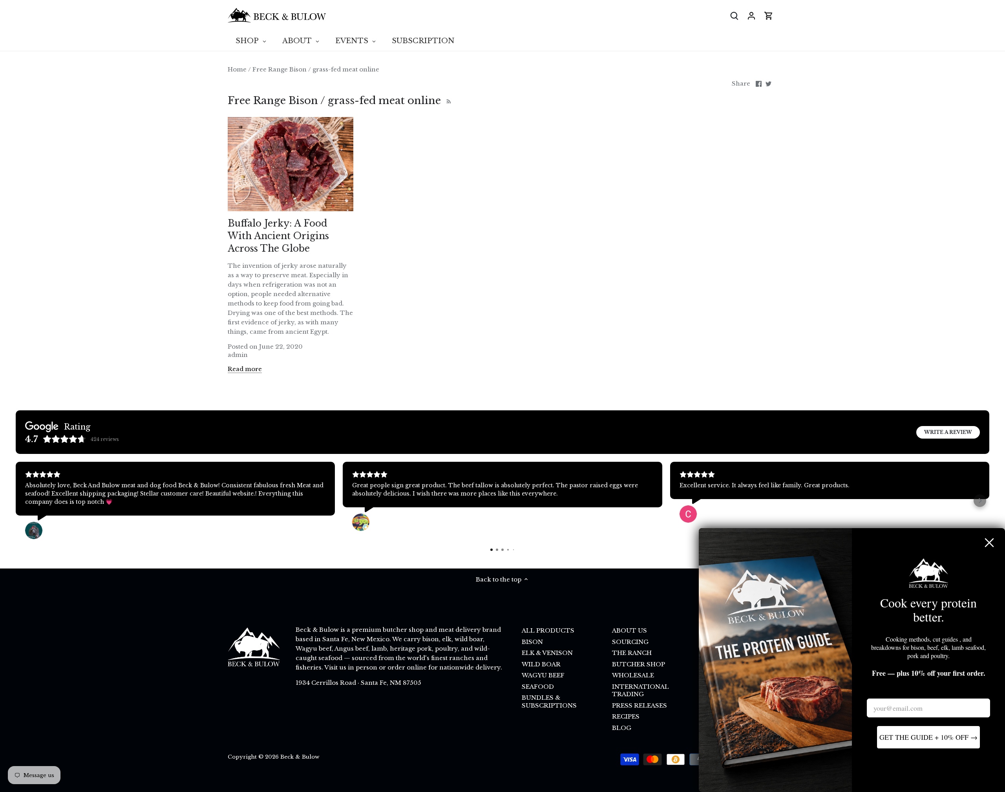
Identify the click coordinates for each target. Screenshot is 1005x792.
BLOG (621, 728)
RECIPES (626, 716)
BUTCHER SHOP (638, 664)
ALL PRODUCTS (548, 630)
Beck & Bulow (300, 757)
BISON (532, 642)
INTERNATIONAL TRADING (640, 690)
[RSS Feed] (448, 100)
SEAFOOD (538, 686)
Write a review (948, 432)
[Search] (734, 15)
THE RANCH (632, 653)
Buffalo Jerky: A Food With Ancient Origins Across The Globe (278, 236)
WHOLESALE (633, 675)
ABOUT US (629, 630)
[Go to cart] (768, 15)
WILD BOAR (541, 664)
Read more (245, 369)
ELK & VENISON (547, 653)
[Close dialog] (989, 542)
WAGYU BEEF (543, 675)
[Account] (751, 15)
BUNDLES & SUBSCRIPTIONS (549, 701)
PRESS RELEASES (639, 705)
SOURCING (630, 642)
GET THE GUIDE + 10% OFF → (928, 737)
